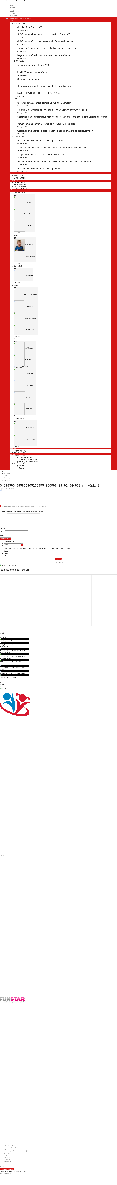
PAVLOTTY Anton (30, 440)
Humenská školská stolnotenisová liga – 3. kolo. (40, 140)
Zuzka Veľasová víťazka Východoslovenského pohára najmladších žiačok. (52, 147)
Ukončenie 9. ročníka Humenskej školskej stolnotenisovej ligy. (47, 48)
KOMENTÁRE (19, 136)
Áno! (6, 551)
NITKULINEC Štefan (31, 428)
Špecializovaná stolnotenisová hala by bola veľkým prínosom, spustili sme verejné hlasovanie (62, 116)
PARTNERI (13, 14)
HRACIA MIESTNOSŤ (20, 179)
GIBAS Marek (29, 306)
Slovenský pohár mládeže (24, 458)
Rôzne (16, 98)
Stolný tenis (7, 479)
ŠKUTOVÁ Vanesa (30, 256)
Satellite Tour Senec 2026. (30, 27)
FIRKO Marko (29, 202)
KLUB (11, 173)
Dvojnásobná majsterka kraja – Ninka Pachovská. (41, 154)
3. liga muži (20, 467)
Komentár (3, 528)
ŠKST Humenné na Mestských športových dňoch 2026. (44, 34)
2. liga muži (20, 465)
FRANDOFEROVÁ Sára (31, 294)
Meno (2, 532)
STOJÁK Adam (29, 225)
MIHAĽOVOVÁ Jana (30, 360)
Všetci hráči (17, 232)
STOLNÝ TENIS (19, 23)
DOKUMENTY (14, 181)
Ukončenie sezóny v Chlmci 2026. (33, 64)
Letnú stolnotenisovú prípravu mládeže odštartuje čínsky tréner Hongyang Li (23, 506)
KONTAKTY (13, 16)
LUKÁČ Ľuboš (29, 348)
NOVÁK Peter (26, 367)
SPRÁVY (12, 20)
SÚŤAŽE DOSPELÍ (19, 463)
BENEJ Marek (29, 244)
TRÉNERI (13, 448)
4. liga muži (20, 469)
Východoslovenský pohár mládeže (27, 459)
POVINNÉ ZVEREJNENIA (21, 188)
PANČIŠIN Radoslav (30, 318)
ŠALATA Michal (29, 329)
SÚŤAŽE (12, 454)
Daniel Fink (12, 489)
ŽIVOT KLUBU (19, 61)
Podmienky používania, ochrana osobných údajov (18, 1151)
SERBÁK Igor (29, 374)
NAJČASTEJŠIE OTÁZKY (21, 452)
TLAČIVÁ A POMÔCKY (20, 186)
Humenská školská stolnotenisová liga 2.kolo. (39, 168)
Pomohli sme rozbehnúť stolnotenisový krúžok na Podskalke (46, 123)
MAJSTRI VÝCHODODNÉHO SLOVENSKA (38, 92)
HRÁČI (12, 190)
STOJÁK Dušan (28, 385)
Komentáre (7, 473)
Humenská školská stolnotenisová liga (28, 461)
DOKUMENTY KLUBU (20, 184)
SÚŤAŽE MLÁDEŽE (19, 456)
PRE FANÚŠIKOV (15, 12)
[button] (58, 634)
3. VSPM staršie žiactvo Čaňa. (32, 71)
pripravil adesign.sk (5, 1173)
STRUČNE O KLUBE (20, 175)
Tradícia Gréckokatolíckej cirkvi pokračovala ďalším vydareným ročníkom (52, 109)
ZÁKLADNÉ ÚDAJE (19, 182)
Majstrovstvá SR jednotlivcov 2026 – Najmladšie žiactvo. (44, 55)
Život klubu (7, 481)
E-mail (2, 535)
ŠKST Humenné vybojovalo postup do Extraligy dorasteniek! (46, 41)
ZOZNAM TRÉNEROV (20, 450)
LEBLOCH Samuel (29, 214)
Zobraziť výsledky (58, 562)
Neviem (7, 556)
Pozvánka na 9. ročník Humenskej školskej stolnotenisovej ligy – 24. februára (54, 161)
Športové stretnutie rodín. (29, 78)
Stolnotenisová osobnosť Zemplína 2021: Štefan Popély (44, 102)
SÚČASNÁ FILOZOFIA (20, 177)
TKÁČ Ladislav (29, 397)
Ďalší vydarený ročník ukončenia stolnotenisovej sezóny (44, 85)
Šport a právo (8, 477)
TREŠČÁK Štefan (30, 409)
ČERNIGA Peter (28, 275)
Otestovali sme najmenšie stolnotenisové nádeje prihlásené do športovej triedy (55, 130)
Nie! (6, 553)
